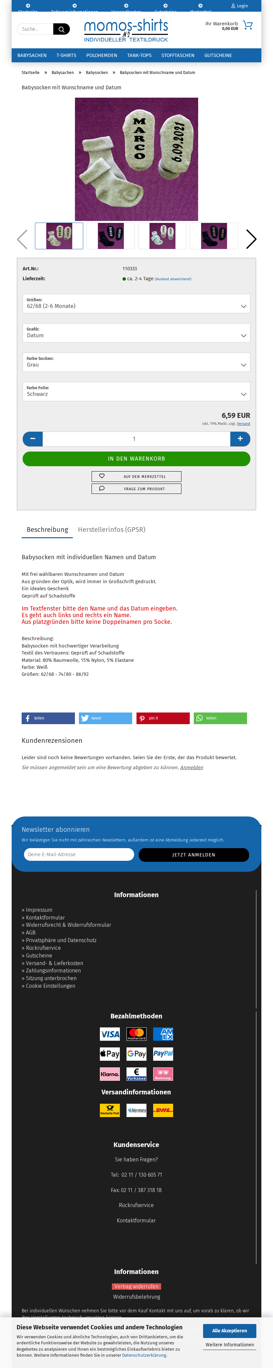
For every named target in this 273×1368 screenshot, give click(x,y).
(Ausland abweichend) (173, 279)
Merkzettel (200, 10)
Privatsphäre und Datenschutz (61, 940)
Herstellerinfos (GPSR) (111, 530)
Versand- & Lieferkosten (54, 963)
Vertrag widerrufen (136, 1286)
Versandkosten (126, 10)
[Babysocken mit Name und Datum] (136, 159)
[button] (251, 239)
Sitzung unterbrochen (51, 978)
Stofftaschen (177, 55)
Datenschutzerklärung (144, 1355)
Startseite (28, 10)
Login (241, 5)
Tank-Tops (139, 55)
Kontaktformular (45, 917)
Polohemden (101, 55)
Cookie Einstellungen (50, 986)
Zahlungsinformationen (74, 10)
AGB (31, 932)
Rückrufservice (43, 948)
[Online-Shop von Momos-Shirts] (126, 30)
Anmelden (191, 767)
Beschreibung (47, 530)
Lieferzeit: (34, 279)
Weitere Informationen (230, 1345)
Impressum (39, 910)
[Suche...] (61, 29)
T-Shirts (66, 55)
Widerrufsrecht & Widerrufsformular (68, 925)
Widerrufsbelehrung (136, 1297)
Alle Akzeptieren (229, 1331)
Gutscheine (165, 10)
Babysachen (32, 55)
